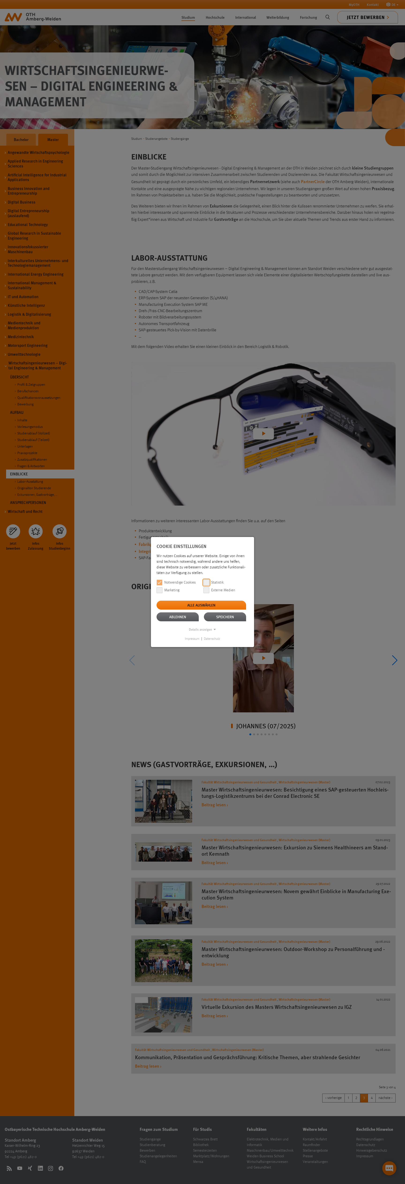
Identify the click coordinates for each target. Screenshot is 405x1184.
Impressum (192, 638)
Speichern (225, 616)
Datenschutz (212, 638)
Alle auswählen (201, 605)
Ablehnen (177, 616)
